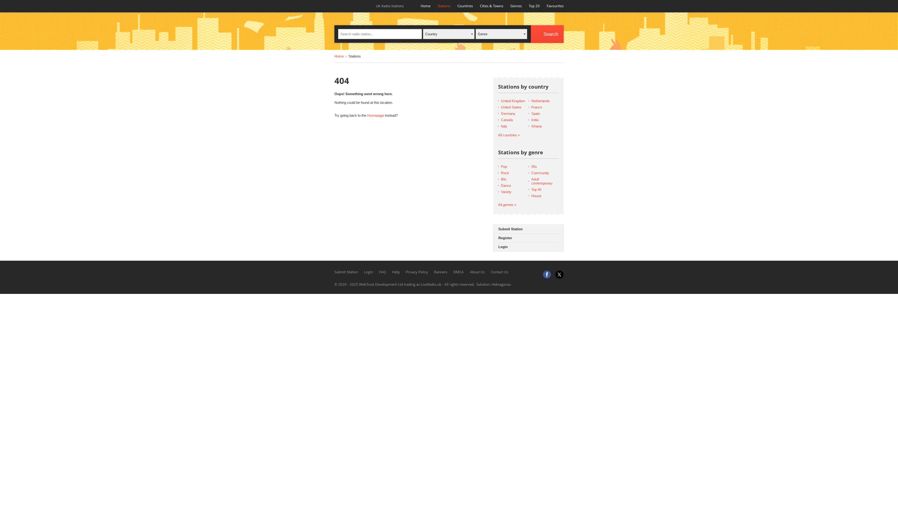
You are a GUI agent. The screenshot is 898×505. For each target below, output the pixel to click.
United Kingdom (513, 101)
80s (504, 179)
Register (505, 238)
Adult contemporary (542, 181)
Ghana (536, 126)
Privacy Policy (417, 272)
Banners (440, 272)
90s (534, 167)
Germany (508, 113)
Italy (504, 126)
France (536, 107)
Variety (506, 192)
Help (396, 272)
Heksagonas (501, 284)
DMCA (458, 272)
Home (426, 6)
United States (511, 107)
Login (503, 247)
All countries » (509, 135)
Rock (505, 173)
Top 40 (536, 189)
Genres (516, 6)
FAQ (382, 272)
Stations (444, 6)
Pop (504, 167)
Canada (507, 120)
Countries (465, 6)
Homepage (375, 115)
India (535, 120)
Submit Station (510, 229)
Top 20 (534, 6)
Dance (506, 186)
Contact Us (499, 272)
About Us (477, 272)
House (536, 196)
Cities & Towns (491, 6)
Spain (535, 113)
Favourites (555, 6)
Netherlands (540, 101)
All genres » (507, 205)
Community (540, 173)
